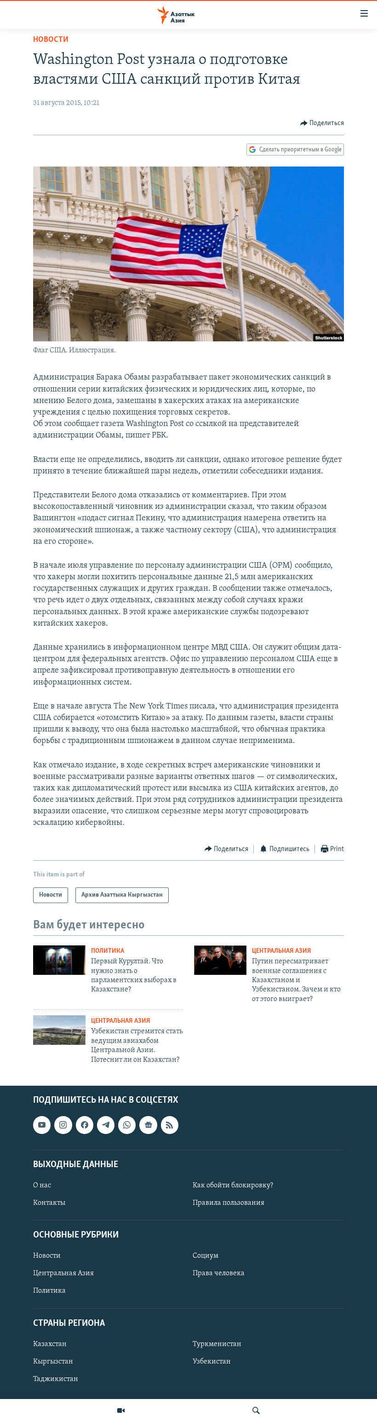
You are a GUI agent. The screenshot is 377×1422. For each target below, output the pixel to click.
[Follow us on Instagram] (63, 1125)
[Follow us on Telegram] (105, 1125)
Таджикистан (55, 1379)
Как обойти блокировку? (233, 1185)
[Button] (322, 123)
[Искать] (256, 1410)
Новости (51, 40)
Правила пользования (228, 1203)
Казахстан (50, 1344)
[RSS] (169, 1125)
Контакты (49, 1203)
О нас (42, 1185)
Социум (205, 1256)
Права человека (219, 1273)
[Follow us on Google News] (148, 1125)
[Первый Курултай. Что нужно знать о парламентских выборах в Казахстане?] (59, 960)
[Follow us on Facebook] (84, 1125)
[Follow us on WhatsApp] (127, 1125)
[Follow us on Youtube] (42, 1125)
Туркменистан (217, 1344)
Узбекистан (212, 1361)
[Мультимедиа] (121, 1410)
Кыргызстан (53, 1361)
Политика (107, 951)
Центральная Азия (281, 951)
